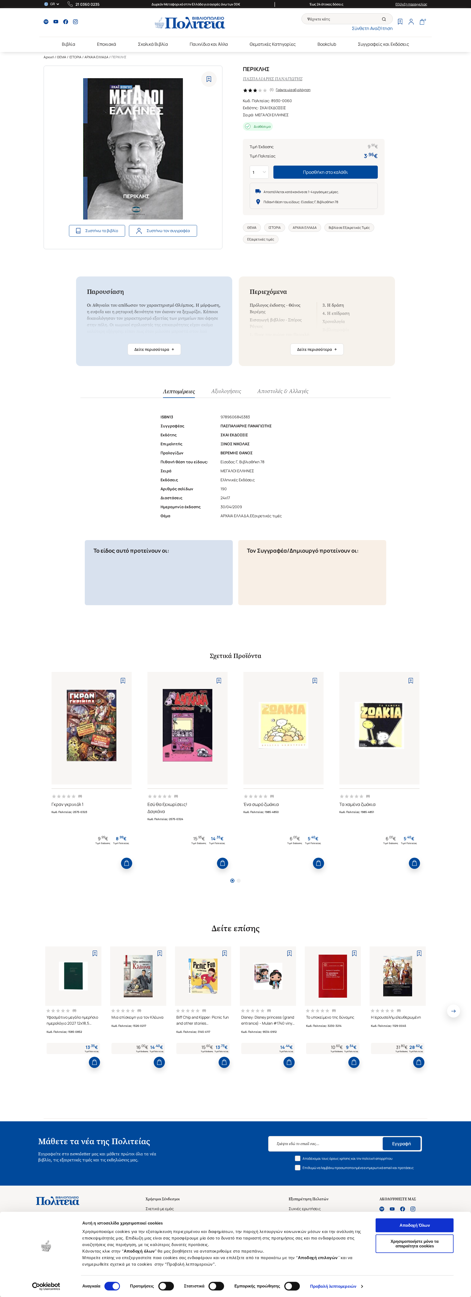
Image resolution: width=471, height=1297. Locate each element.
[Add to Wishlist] (209, 79)
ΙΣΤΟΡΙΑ (75, 57)
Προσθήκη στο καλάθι (325, 172)
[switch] (166, 1286)
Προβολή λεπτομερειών (333, 1286)
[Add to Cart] (126, 863)
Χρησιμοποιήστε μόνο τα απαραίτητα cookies (415, 1243)
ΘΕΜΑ (61, 57)
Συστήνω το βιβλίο (101, 230)
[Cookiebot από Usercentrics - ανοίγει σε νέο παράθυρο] (46, 1286)
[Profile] (411, 22)
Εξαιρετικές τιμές (260, 239)
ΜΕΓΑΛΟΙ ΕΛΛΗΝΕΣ (272, 114)
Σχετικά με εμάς (160, 1208)
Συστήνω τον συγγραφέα (168, 230)
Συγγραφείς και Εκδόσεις (383, 44)
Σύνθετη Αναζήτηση (372, 28)
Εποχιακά (106, 44)
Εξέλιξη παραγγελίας (411, 4)
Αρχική (49, 57)
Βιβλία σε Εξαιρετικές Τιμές (349, 227)
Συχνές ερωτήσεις (305, 1208)
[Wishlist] (400, 22)
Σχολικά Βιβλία (153, 44)
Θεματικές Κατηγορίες (273, 44)
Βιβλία (68, 44)
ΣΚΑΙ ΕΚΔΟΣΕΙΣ (273, 107)
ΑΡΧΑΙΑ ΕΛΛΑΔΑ (96, 57)
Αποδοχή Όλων (415, 1225)
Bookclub (327, 44)
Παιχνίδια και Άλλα (209, 44)
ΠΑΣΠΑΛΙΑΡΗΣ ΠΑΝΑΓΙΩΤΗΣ (272, 79)
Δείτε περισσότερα (154, 349)
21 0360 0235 (87, 4)
